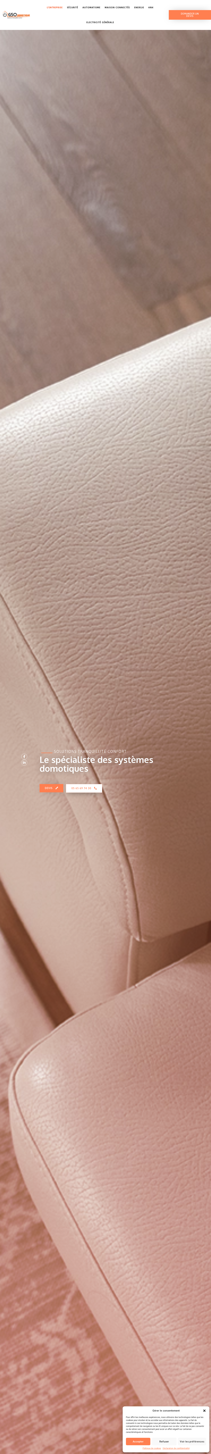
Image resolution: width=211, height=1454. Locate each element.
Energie (139, 7)
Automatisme (91, 7)
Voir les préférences (192, 1441)
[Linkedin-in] (24, 763)
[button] (204, 1410)
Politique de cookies (152, 1448)
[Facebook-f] (24, 757)
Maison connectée (117, 7)
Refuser (164, 1441)
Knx (150, 7)
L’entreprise (55, 7)
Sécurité (72, 7)
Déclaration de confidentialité (176, 1448)
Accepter (138, 1441)
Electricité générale (100, 22)
